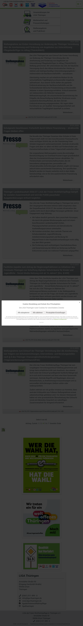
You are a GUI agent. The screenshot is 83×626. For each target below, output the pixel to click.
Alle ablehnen (38, 313)
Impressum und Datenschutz (60, 319)
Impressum (41, 322)
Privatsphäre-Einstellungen (55, 313)
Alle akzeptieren (23, 313)
